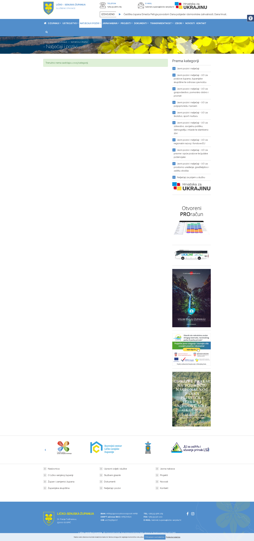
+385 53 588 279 (114, 7)
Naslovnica (54, 468)
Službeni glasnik (112, 475)
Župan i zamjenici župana (61, 481)
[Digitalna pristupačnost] (250, 18)
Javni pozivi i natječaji (188, 68)
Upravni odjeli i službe (115, 468)
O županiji (53, 23)
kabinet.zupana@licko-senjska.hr (159, 7)
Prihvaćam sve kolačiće (154, 537)
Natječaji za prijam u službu (191, 177)
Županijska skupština (59, 488)
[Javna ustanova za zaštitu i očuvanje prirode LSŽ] (190, 447)
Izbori (178, 23)
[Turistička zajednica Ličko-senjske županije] (64, 447)
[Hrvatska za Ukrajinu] (194, 6)
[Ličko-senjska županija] (45, 23)
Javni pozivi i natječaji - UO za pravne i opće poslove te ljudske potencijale (191, 153)
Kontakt (201, 23)
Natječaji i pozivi (89, 23)
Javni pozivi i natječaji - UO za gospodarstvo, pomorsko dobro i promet (191, 92)
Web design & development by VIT (155, 532)
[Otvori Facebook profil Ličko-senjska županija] (189, 514)
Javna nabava (109, 23)
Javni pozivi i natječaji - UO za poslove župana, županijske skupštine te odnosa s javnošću (191, 79)
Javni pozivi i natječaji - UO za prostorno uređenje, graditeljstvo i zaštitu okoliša (191, 167)
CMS (173, 532)
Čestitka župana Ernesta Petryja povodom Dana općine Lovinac (158, 14)
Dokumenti (140, 23)
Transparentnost (161, 23)
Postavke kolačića (173, 537)
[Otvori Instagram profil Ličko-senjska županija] (194, 514)
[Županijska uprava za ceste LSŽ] (148, 448)
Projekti (126, 23)
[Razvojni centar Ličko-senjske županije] (106, 447)
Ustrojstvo (69, 23)
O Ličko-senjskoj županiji (60, 475)
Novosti (190, 23)
